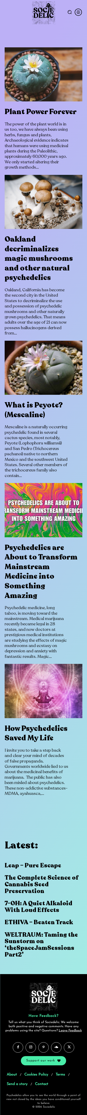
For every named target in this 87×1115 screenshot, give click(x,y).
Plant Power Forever (41, 112)
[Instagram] (31, 1047)
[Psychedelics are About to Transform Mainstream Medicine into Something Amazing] (43, 510)
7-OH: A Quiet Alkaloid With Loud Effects (38, 906)
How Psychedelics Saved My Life (36, 733)
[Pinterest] (43, 1047)
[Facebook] (18, 1047)
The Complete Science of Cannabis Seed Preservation (41, 884)
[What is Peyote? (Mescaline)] (43, 368)
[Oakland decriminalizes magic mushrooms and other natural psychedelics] (43, 202)
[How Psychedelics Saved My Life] (43, 691)
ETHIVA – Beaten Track (39, 922)
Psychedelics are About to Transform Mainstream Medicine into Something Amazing (41, 572)
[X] (69, 1047)
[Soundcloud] (56, 1047)
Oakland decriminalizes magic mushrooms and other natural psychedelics (39, 258)
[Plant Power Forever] (43, 74)
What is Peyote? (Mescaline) (34, 410)
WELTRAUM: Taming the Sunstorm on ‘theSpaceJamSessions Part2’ (41, 945)
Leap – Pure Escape (33, 865)
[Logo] (44, 12)
